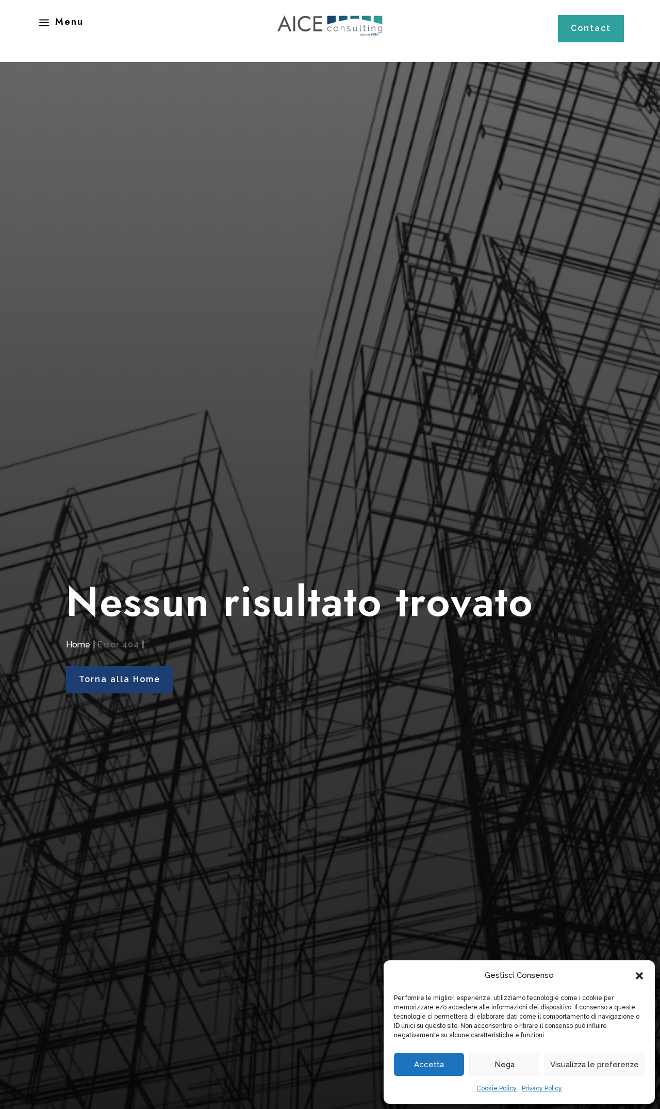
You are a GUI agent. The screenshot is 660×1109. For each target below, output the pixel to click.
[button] (639, 976)
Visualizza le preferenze (594, 1064)
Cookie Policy (496, 1088)
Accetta (429, 1064)
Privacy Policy (542, 1088)
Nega (504, 1064)
